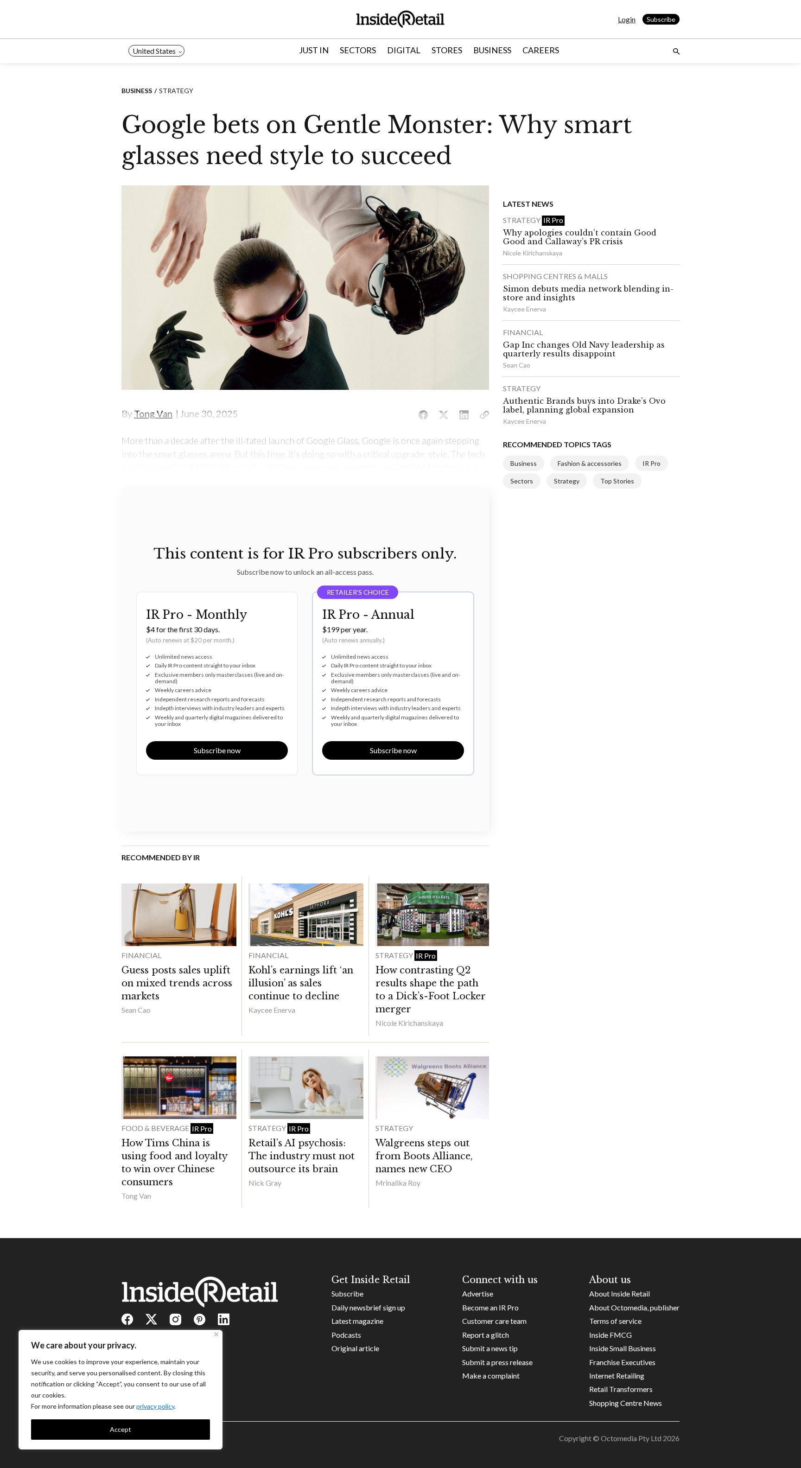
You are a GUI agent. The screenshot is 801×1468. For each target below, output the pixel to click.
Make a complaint (491, 1375)
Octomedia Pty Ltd (631, 1438)
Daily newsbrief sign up (368, 1307)
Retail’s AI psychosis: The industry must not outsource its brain (301, 1156)
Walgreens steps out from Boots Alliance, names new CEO (424, 1156)
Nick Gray (264, 1182)
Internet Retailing (616, 1375)
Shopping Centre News (625, 1402)
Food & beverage (156, 1128)
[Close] (216, 1334)
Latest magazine (357, 1320)
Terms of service (615, 1320)
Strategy (176, 91)
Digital (403, 50)
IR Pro (426, 955)
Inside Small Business (622, 1348)
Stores (447, 50)
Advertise (477, 1293)
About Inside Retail (619, 1293)
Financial (141, 955)
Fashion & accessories (590, 463)
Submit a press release (497, 1362)
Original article (355, 1348)
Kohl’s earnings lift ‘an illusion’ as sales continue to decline (300, 983)
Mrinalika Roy (397, 1182)
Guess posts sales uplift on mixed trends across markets (176, 983)
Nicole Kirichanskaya (409, 1022)
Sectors (358, 50)
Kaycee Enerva (271, 1009)
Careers (540, 50)
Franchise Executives (622, 1362)
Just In (314, 50)
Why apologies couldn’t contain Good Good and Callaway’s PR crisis (579, 237)
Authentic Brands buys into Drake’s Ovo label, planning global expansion (584, 405)
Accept (120, 1429)
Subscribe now (217, 750)
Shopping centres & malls (555, 276)
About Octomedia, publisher (634, 1307)
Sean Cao (136, 1009)
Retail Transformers (621, 1389)
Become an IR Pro (490, 1307)
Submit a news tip (490, 1348)
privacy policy (155, 1406)
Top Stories (617, 481)
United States (154, 50)
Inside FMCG (610, 1334)
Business (492, 50)
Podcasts (346, 1334)
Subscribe (661, 19)
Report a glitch (485, 1334)
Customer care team (494, 1320)
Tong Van (136, 1195)
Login (627, 19)
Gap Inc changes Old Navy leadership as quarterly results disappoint (584, 349)
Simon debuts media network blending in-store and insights (588, 293)
